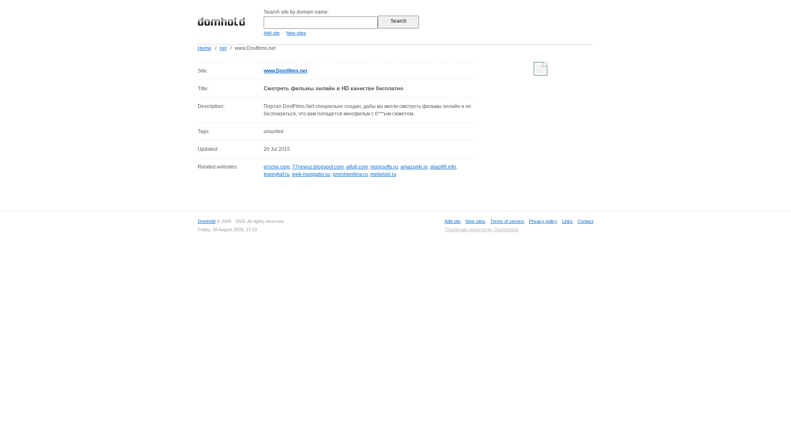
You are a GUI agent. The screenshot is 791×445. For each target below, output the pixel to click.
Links (567, 221)
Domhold (206, 221)
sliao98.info (443, 167)
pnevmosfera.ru (350, 174)
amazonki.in (414, 167)
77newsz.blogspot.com (318, 167)
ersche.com (277, 167)
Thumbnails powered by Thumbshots (482, 229)
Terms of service (507, 221)
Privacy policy (543, 221)
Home (204, 48)
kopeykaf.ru (277, 174)
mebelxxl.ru (383, 174)
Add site (272, 32)
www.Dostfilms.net (285, 71)
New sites (296, 32)
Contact (585, 221)
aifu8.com (357, 167)
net (223, 48)
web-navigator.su (311, 174)
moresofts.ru (384, 167)
